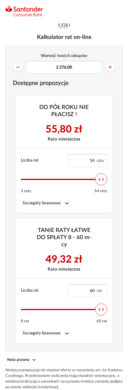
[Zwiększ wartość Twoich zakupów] (110, 67)
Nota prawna (18, 360)
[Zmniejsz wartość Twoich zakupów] (17, 67)
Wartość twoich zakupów (64, 56)
